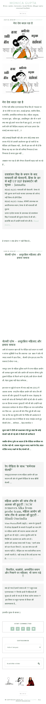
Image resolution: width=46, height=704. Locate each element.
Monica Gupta (23, 3)
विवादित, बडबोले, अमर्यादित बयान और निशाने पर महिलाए (22, 571)
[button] (23, 13)
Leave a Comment (35, 20)
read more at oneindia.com (20, 558)
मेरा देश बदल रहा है (23, 23)
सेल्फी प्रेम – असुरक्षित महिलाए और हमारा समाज (23, 256)
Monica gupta (30, 699)
